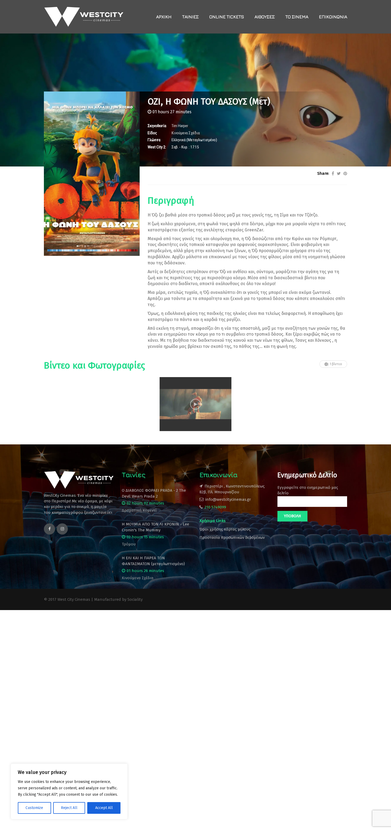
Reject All (69, 808)
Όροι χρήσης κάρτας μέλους (225, 529)
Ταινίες (190, 16)
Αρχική (164, 16)
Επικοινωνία (333, 16)
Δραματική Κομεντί (139, 510)
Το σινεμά (296, 16)
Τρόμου (129, 544)
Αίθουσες (265, 16)
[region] (69, 791)
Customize (34, 808)
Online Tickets (226, 16)
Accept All (104, 808)
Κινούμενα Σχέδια (137, 577)
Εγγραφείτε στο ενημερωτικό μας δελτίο (307, 490)
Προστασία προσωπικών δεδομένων (232, 537)
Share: (323, 173)
